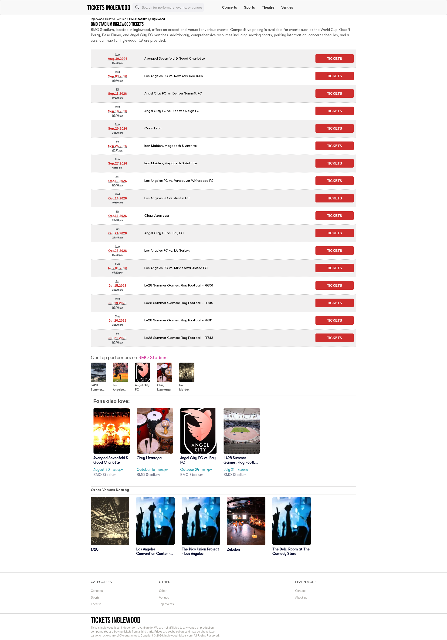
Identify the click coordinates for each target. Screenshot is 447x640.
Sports (249, 7)
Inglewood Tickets (102, 19)
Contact (300, 591)
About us (301, 597)
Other (162, 591)
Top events (166, 604)
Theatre (268, 7)
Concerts (229, 7)
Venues (287, 7)
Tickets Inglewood (115, 620)
